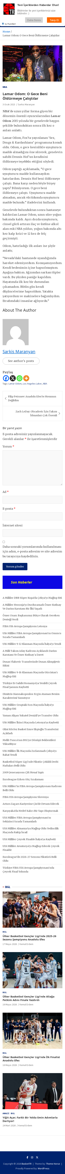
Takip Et (54, 20)
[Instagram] (32, 1157)
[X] (13, 378)
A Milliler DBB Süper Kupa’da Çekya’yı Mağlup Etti (32, 597)
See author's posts (21, 361)
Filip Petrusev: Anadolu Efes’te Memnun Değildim (32, 398)
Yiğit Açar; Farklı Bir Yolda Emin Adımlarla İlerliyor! (30, 1119)
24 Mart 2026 (9, 1125)
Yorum (8, 446)
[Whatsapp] (19, 378)
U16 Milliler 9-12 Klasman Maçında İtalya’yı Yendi (32, 643)
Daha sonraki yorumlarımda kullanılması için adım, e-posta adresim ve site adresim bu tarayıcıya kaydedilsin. (32, 551)
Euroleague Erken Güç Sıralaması (23, 779)
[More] (26, 378)
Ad (6, 492)
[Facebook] (6, 378)
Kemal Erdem (26, 944)
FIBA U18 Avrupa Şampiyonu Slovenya (26, 797)
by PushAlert (10, 23)
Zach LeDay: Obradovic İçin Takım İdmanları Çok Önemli (36, 413)
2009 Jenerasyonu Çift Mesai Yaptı (23, 772)
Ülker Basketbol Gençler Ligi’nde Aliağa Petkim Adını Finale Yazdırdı (28, 998)
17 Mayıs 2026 (10, 944)
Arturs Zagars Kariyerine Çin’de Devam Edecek (31, 803)
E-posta (9, 508)
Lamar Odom (15, 383)
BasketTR (27, 1163)
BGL (7, 887)
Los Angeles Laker (32, 383)
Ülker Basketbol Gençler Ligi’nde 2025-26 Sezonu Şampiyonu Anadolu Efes (29, 937)
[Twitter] (37, 1157)
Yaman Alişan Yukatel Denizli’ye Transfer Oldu (30, 715)
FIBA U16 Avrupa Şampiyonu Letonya (25, 626)
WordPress (43, 1168)
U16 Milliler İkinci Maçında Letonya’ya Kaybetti (31, 722)
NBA (5, 87)
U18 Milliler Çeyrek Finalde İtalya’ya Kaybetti (29, 839)
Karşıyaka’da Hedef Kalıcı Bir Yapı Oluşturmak (30, 810)
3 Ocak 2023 (9, 104)
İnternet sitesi (13, 525)
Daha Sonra (34, 20)
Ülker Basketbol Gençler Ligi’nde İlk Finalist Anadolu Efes (31, 1058)
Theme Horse (53, 1163)
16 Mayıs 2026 (10, 1004)
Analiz (6, 1113)
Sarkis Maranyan (26, 104)
